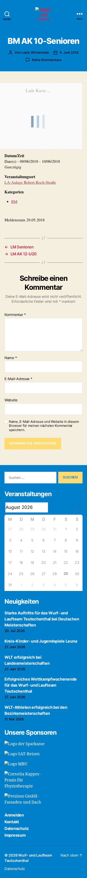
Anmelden (14, 815)
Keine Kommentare (46, 60)
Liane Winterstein (35, 52)
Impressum (15, 835)
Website (10, 400)
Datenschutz (16, 828)
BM (14, 201)
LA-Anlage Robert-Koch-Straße (30, 182)
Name (10, 358)
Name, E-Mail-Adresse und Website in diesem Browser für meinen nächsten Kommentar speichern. (44, 426)
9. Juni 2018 (69, 52)
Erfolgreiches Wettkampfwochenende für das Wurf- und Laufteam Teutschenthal (40, 685)
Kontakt (11, 821)
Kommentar (15, 315)
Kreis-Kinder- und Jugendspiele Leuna (40, 641)
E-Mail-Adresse (18, 379)
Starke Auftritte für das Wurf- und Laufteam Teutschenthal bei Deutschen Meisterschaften (41, 619)
